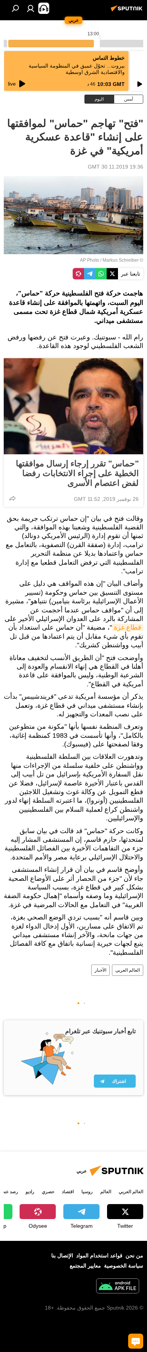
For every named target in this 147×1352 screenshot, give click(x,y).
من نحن (134, 1256)
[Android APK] (117, 1286)
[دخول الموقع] (30, 8)
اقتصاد (68, 1191)
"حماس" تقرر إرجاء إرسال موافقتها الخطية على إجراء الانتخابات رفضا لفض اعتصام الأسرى (77, 473)
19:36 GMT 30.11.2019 (115, 167)
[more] (12, 498)
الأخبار (100, 970)
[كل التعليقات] (135, 1341)
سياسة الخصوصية (123, 1266)
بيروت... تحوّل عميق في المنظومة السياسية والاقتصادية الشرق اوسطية (77, 69)
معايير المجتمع (85, 1266)
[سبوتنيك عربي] (128, 11)
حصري (48, 1191)
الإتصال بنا (62, 1256)
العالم (105, 1191)
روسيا (87, 1191)
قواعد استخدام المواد (99, 1256)
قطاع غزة (127, 627)
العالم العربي (127, 970)
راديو (30, 1191)
